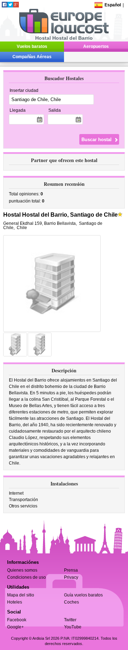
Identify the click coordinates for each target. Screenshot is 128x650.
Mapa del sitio (20, 595)
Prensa (71, 570)
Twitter (70, 619)
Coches (71, 602)
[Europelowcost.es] (64, 32)
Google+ (15, 626)
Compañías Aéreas (32, 56)
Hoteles (14, 602)
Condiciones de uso (26, 577)
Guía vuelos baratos (83, 595)
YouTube (72, 626)
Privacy (71, 577)
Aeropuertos (96, 46)
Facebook (16, 619)
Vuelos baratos (32, 46)
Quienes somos (22, 570)
